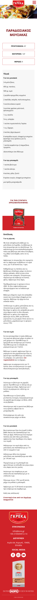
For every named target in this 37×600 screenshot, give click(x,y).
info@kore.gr (18, 531)
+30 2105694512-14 (18, 533)
